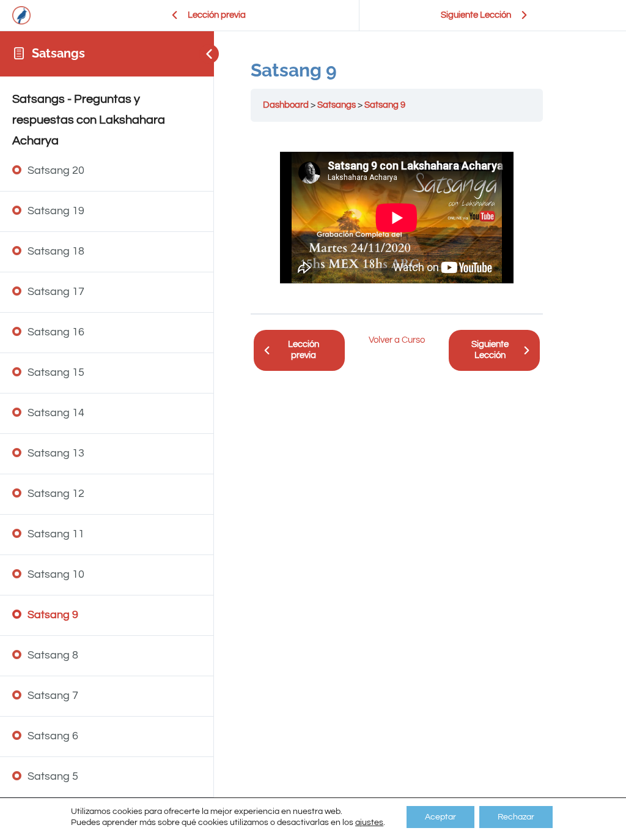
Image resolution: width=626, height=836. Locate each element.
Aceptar (440, 817)
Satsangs (58, 53)
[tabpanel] (397, 217)
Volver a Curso (397, 340)
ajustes (369, 822)
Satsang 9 (384, 105)
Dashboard (286, 105)
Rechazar (516, 817)
